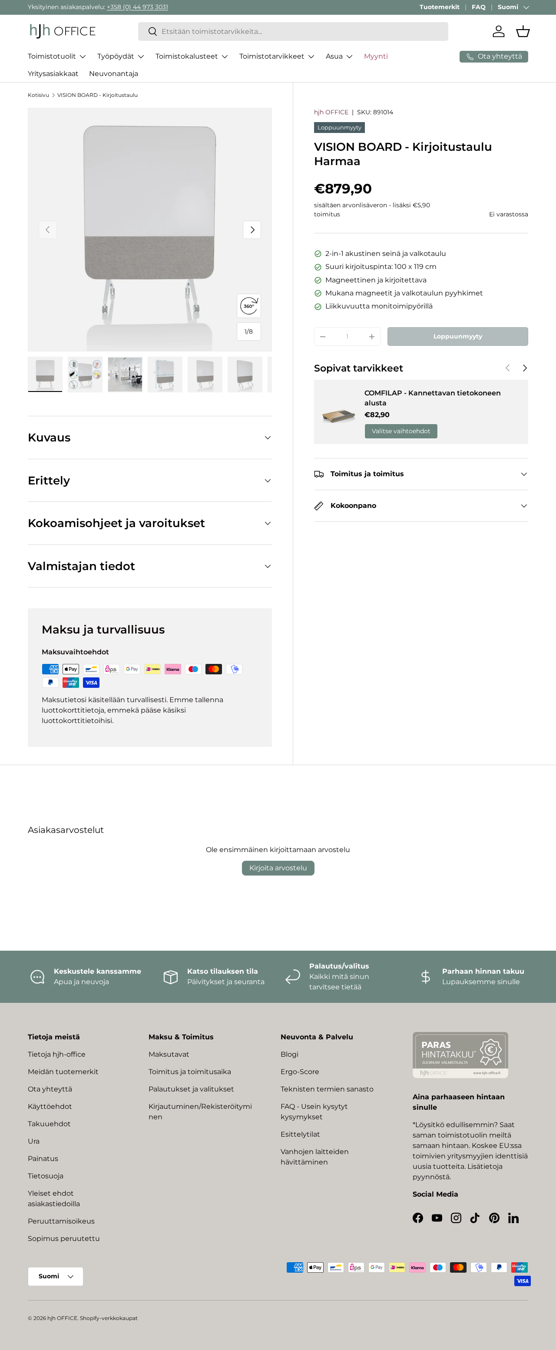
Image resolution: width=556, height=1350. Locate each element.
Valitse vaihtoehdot (401, 431)
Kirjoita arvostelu (278, 868)
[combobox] (293, 31)
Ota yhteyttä (50, 1089)
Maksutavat (169, 1054)
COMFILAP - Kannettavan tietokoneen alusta (432, 398)
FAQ (479, 7)
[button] (523, 31)
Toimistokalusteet (187, 56)
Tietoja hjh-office (57, 1054)
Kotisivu (38, 95)
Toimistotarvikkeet (271, 56)
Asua (334, 56)
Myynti (376, 56)
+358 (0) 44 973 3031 (137, 7)
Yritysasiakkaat (53, 74)
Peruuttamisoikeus (61, 1221)
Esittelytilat (300, 1134)
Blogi (289, 1054)
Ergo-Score (300, 1072)
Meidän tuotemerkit (63, 1072)
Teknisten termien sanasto (327, 1089)
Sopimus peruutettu (64, 1238)
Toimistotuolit (52, 56)
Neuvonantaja (113, 74)
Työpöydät (115, 56)
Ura (34, 1141)
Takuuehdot (49, 1124)
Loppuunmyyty (458, 336)
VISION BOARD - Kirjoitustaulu (97, 95)
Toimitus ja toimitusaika (190, 1072)
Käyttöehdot (50, 1106)
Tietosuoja (45, 1176)
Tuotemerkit (440, 7)
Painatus (43, 1158)
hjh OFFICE (331, 112)
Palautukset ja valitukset (191, 1089)
